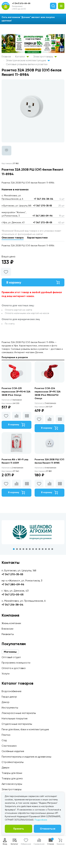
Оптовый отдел (11, 657)
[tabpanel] (33, 532)
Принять (18, 828)
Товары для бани (12, 773)
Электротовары (43, 56)
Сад (4, 740)
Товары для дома (12, 778)
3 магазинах (45, 403)
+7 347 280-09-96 (43, 215)
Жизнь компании (11, 623)
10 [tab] (42, 549)
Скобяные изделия (13, 751)
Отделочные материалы (17, 723)
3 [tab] (20, 549)
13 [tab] (52, 549)
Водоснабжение (11, 691)
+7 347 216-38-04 (43, 199)
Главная (6, 56)
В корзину (13, 282)
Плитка (6, 734)
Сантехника (9, 745)
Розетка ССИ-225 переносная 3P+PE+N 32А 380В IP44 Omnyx (16, 391)
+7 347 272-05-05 (42, 222)
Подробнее (41, 819)
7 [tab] (33, 549)
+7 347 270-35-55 (42, 205)
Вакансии (7, 628)
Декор (5, 702)
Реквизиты (8, 634)
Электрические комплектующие (26, 60)
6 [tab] (30, 549)
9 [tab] (39, 549)
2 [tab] (17, 549)
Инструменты (10, 707)
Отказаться (47, 828)
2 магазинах (12, 467)
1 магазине (12, 400)
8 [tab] (36, 549)
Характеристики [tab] (37, 237)
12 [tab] (49, 549)
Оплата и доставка (13, 668)
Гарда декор (9, 696)
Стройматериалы (13, 762)
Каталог (20, 56)
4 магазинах (45, 467)
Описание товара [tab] (13, 237)
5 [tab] (26, 549)
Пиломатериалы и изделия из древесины (26, 756)
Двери (5, 767)
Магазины (10, 651)
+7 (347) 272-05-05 (21, 3)
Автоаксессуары (12, 783)
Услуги (5, 673)
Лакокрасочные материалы (19, 713)
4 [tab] (23, 549)
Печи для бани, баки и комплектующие (25, 729)
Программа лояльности (16, 662)
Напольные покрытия (14, 718)
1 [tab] (14, 549)
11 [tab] (46, 549)
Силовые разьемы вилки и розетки (26, 64)
